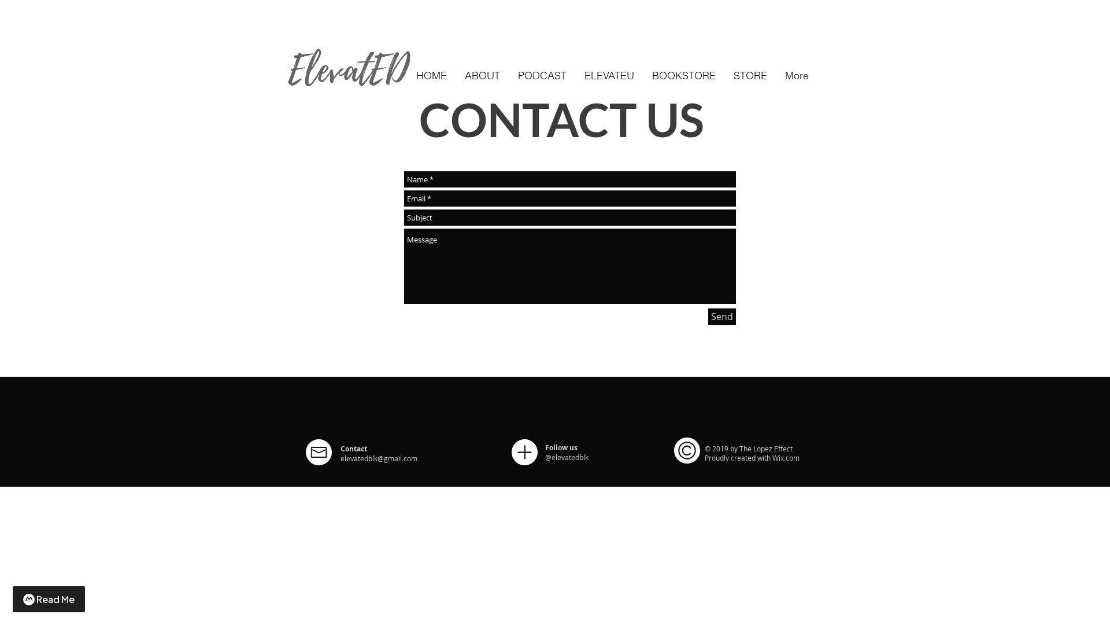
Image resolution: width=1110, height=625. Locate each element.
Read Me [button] (55, 599)
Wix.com (786, 457)
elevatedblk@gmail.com (379, 458)
